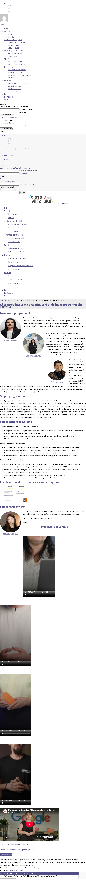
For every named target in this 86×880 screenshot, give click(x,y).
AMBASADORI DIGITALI (17, 42)
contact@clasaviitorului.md (15, 870)
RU (9, 8)
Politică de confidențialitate (9, 117)
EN (9, 11)
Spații (6, 58)
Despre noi (12, 34)
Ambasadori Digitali (13, 39)
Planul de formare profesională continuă (14, 844)
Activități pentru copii (14, 50)
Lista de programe (15, 72)
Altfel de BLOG (13, 48)
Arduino (15, 91)
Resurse (7, 80)
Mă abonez (8, 155)
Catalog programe (10, 300)
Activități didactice (14, 86)
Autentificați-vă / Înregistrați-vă (16, 149)
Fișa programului (6, 854)
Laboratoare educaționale (17, 64)
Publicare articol (10, 160)
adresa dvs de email (26, 126)
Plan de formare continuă (17, 70)
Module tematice (14, 78)
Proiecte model (14, 45)
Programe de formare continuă (19, 75)
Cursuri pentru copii (15, 53)
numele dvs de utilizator (28, 109)
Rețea (6, 94)
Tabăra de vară (13, 56)
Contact (7, 99)
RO (5, 3)
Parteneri (8, 97)
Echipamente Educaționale (17, 83)
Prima (7, 28)
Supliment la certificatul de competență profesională (18, 849)
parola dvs (23, 112)
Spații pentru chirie (15, 61)
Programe (8, 67)
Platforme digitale (14, 89)
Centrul (7, 31)
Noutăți (11, 37)
